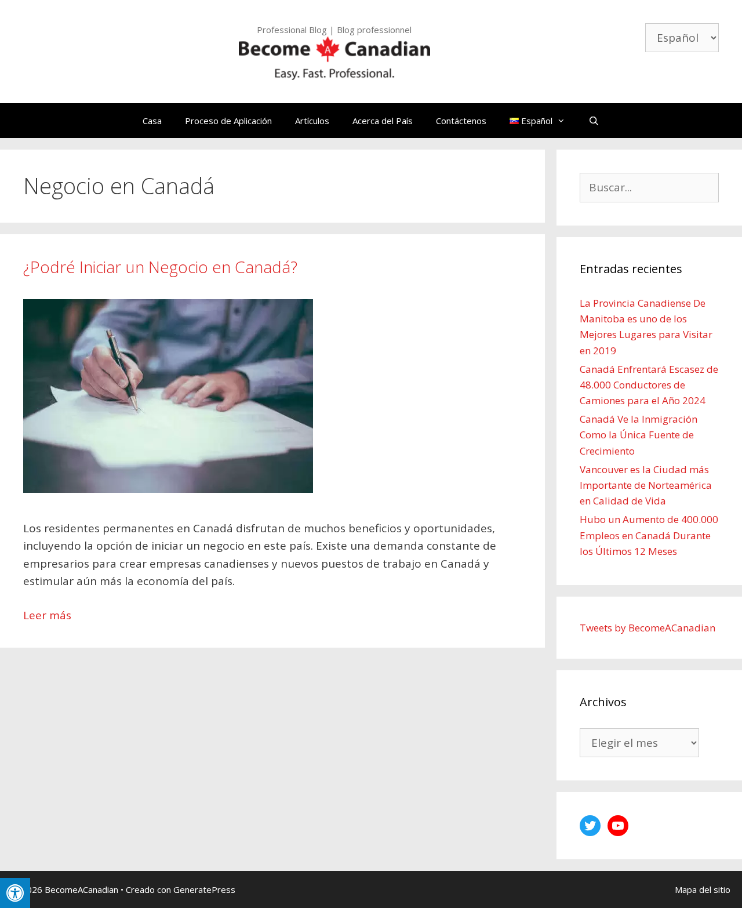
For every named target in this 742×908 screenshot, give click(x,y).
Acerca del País (382, 120)
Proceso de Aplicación (228, 120)
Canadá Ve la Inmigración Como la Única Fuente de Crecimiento (638, 434)
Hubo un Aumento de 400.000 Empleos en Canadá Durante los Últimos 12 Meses (649, 535)
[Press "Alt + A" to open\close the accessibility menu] (15, 893)
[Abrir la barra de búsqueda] (594, 120)
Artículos (312, 120)
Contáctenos (461, 120)
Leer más (47, 615)
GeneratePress (204, 889)
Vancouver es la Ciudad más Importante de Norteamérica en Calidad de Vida (646, 485)
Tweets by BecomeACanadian (647, 627)
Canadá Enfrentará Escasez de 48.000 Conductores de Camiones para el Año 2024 (649, 384)
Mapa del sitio (702, 889)
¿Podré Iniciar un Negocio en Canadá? (160, 267)
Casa (152, 120)
